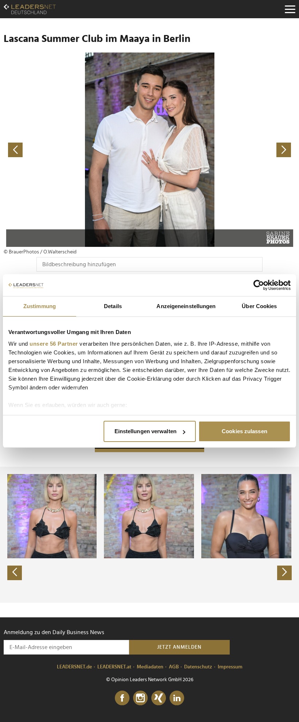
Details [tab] (113, 306)
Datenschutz (198, 666)
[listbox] (149, 534)
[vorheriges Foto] (77, 150)
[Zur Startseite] (30, 9)
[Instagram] (140, 698)
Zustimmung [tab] (39, 306)
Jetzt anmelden (179, 647)
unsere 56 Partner (54, 344)
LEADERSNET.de (74, 666)
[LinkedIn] (177, 698)
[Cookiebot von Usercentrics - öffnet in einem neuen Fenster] (259, 285)
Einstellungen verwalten (145, 431)
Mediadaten (150, 666)
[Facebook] (122, 698)
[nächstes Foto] (222, 150)
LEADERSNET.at (114, 666)
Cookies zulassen (244, 431)
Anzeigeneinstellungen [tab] (185, 306)
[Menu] (290, 9)
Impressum (230, 666)
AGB (174, 666)
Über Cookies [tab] (259, 306)
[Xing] (158, 698)
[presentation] (14, 573)
